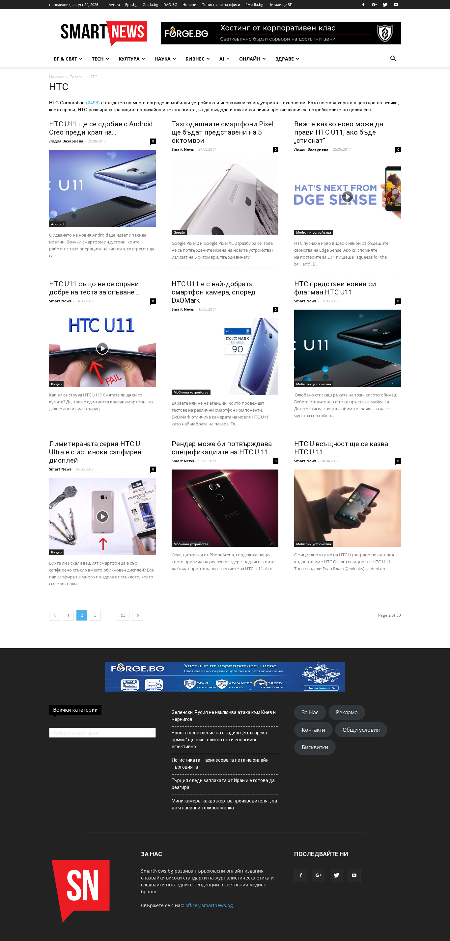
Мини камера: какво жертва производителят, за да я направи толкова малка (224, 804)
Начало (56, 77)
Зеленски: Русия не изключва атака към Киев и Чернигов (224, 716)
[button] (393, 59)
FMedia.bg (254, 4)
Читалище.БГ (280, 4)
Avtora (114, 4)
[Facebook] (363, 4)
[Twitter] (385, 4)
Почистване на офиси (221, 4)
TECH (98, 59)
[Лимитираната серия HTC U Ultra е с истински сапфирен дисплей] (102, 516)
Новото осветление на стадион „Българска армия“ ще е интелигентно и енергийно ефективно (219, 739)
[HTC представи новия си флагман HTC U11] (347, 348)
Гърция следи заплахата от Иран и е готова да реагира (223, 784)
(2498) (93, 102)
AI (221, 59)
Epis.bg (131, 4)
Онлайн (250, 59)
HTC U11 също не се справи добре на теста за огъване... (94, 288)
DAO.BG (170, 4)
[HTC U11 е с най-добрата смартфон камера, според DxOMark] (225, 356)
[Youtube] (396, 4)
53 (123, 615)
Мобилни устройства (313, 232)
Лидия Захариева (66, 141)
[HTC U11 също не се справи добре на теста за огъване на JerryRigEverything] (102, 348)
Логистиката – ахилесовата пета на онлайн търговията (220, 763)
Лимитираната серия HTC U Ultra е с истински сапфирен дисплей (95, 452)
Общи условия (361, 729)
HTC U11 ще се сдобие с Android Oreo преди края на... (101, 128)
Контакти (313, 729)
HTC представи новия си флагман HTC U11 (335, 288)
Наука (163, 59)
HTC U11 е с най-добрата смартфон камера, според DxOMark (214, 292)
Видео (56, 384)
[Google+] (374, 4)
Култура (129, 59)
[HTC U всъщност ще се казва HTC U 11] (347, 508)
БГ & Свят (65, 59)
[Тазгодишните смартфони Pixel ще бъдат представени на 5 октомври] (225, 196)
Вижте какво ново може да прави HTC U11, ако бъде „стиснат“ (338, 132)
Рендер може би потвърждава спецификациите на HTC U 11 (222, 448)
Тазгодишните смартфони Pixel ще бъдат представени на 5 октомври (223, 132)
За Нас (310, 712)
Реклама (347, 712)
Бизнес (195, 59)
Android (57, 224)
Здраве (284, 59)
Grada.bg (150, 4)
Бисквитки (315, 747)
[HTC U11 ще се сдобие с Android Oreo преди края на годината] (102, 188)
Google (179, 232)
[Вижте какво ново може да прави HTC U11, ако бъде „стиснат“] (347, 196)
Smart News (183, 149)
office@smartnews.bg (209, 905)
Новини (189, 4)
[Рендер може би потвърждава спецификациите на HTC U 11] (225, 508)
